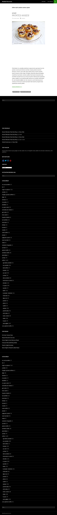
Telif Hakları (50, 1)
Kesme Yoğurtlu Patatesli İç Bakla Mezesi (10, 347)
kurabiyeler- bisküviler (7, 293)
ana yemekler (5, 265)
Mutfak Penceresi (7, 1)
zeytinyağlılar (5, 323)
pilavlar (4, 303)
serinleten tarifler (5, 252)
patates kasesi (16, 91)
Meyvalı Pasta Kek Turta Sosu (8, 337)
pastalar (4, 300)
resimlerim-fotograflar (6, 245)
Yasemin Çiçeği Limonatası (7, 345)
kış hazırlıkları (5, 219)
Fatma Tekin (21, 132)
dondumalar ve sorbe (7, 280)
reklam (3, 242)
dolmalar (4, 199)
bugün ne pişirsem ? (6, 189)
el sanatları (4, 202)
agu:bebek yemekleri (7, 262)
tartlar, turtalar (6, 315)
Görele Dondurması (6, 142)
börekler (4, 270)
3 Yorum (23, 18)
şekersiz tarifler (5, 250)
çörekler (3, 192)
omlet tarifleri (5, 232)
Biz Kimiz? (44, 1)
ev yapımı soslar (5, 207)
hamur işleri (4, 214)
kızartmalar (4, 222)
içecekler (4, 288)
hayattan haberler (6, 217)
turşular (4, 320)
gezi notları (4, 212)
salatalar (4, 308)
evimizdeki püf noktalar (7, 209)
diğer (3, 197)
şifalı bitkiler (4, 255)
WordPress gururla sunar (6, 513)
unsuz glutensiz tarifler (7, 326)
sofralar (3, 257)
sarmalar (4, 247)
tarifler (3, 260)
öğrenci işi (5, 298)
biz (2, 187)
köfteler (3, 225)
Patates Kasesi (20, 15)
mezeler (3, 230)
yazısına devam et (17, 86)
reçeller (4, 305)
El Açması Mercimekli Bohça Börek (9, 342)
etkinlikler (4, 204)
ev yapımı (5, 285)
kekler (4, 290)
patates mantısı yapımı (25, 91)
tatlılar (4, 318)
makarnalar (5, 295)
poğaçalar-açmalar (6, 237)
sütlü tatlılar (5, 313)
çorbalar (4, 275)
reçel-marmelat (5, 240)
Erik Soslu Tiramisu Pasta (7, 335)
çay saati (14, 13)
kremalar (4, 227)
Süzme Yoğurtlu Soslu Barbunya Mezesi (10, 340)
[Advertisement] (28, 56)
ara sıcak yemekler (6, 184)
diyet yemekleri (6, 278)
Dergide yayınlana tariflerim (8, 194)
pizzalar (3, 235)
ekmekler (5, 283)
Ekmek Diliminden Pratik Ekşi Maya (9, 132)
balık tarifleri (5, 267)
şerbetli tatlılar (6, 310)
